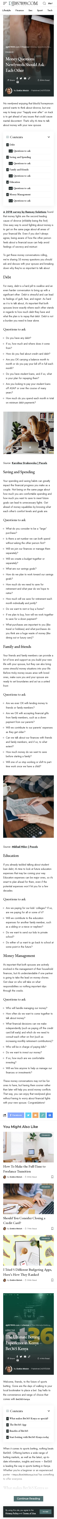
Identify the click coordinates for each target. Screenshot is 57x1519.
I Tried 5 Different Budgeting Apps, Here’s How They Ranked (27, 1272)
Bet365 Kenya (23, 1399)
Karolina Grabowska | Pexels (29, 463)
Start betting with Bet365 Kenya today (29, 1437)
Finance (10, 52)
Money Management (20, 194)
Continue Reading (28, 1498)
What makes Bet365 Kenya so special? (29, 1418)
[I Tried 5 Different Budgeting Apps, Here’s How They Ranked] (28, 1250)
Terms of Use (29, 1513)
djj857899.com (23, 3)
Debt (12, 144)
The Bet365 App (18, 1424)
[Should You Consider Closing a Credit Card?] (28, 1198)
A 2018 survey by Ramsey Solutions (24, 212)
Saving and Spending (20, 157)
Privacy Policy (12, 1513)
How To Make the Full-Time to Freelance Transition (24, 1169)
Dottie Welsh (22, 90)
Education (15, 182)
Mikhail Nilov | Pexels (25, 847)
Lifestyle (10, 1330)
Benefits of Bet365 (19, 1431)
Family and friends (19, 169)
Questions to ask (22, 151)
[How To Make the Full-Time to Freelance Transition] (28, 1147)
